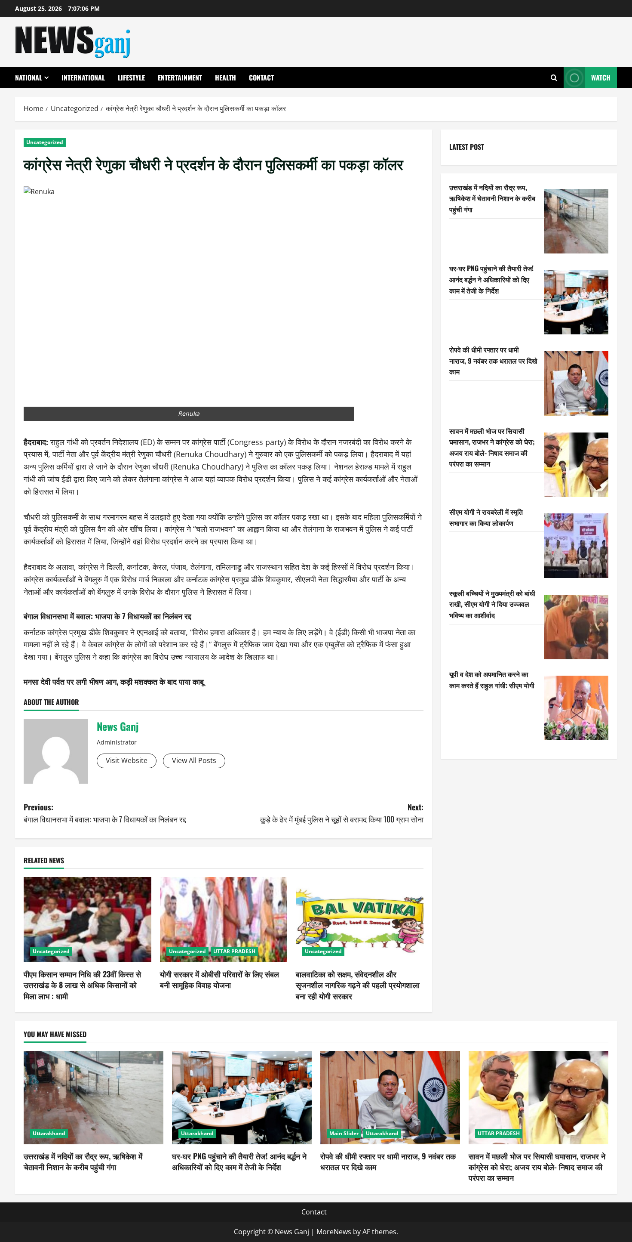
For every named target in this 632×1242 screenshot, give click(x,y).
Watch (601, 77)
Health (225, 77)
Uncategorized (44, 142)
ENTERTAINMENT (180, 77)
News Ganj (117, 726)
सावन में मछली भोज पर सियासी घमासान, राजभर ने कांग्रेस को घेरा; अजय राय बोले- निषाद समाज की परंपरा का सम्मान (492, 447)
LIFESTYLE (131, 77)
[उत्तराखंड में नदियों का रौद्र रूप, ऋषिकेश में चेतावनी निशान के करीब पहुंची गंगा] (576, 221)
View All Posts (194, 760)
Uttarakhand (49, 1133)
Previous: (105, 813)
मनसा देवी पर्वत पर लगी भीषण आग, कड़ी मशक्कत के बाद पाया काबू (114, 681)
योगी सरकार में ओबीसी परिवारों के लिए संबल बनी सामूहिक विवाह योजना (219, 979)
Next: (341, 813)
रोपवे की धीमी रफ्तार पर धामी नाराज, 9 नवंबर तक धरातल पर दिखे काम (493, 360)
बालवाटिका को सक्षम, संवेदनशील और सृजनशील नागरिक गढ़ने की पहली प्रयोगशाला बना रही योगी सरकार (358, 984)
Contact (261, 77)
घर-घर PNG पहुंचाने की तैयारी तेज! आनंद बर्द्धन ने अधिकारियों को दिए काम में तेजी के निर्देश (491, 279)
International (83, 77)
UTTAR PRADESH (234, 951)
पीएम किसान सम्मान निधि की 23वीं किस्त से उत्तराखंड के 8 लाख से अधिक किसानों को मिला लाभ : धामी (82, 984)
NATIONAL (28, 77)
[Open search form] (554, 77)
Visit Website (126, 760)
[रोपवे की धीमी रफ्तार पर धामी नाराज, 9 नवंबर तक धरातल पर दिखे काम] (576, 383)
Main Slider (344, 1133)
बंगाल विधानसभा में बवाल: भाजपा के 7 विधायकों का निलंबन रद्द (107, 615)
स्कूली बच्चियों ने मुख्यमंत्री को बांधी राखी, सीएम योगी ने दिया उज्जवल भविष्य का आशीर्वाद (492, 604)
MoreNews (333, 1231)
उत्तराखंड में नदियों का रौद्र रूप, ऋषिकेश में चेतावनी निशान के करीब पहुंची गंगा (492, 198)
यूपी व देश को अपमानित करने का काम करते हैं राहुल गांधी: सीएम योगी (491, 679)
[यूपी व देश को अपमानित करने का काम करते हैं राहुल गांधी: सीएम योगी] (576, 708)
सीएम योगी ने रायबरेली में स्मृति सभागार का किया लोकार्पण (486, 517)
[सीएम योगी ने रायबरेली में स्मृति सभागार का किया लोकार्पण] (576, 545)
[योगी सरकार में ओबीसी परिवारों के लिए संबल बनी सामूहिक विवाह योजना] (224, 919)
